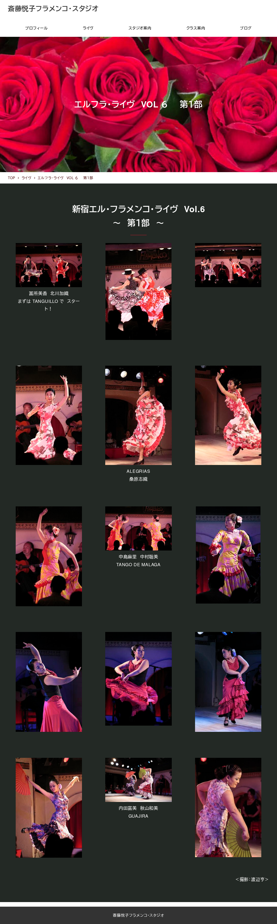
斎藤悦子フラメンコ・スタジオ (53, 8)
